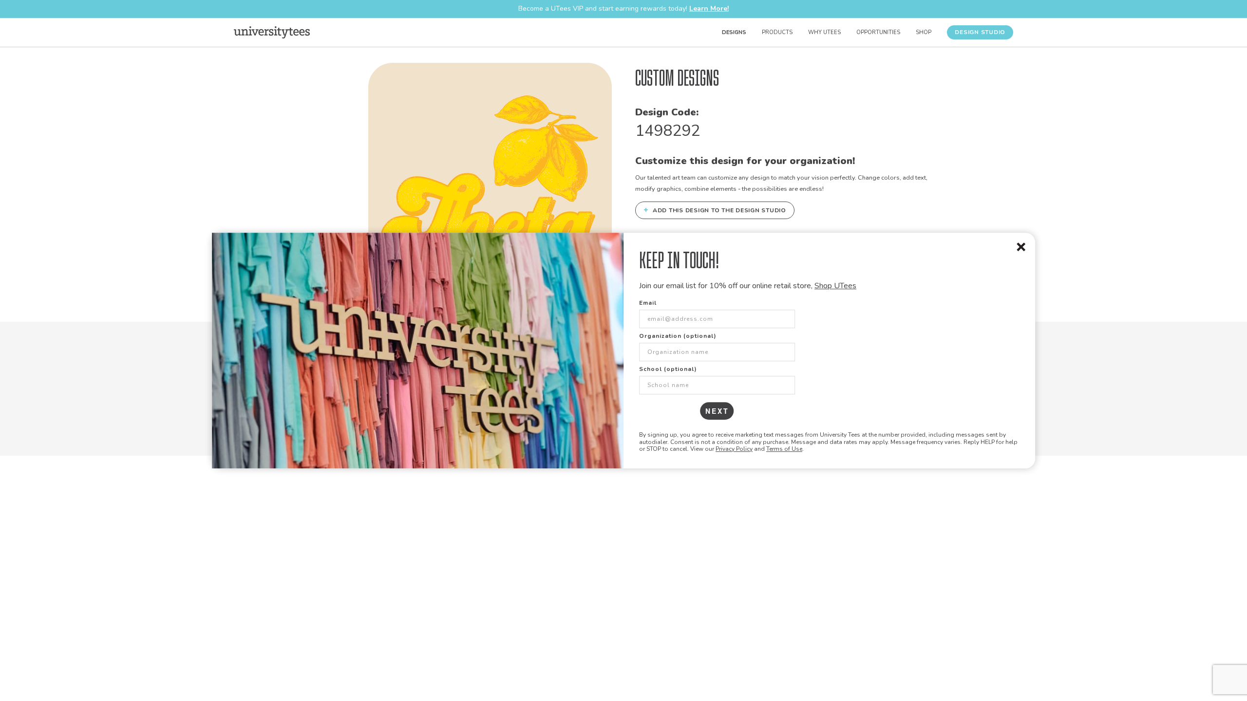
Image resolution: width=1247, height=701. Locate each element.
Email (648, 303)
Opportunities (878, 32)
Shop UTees (835, 285)
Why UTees (824, 32)
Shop (923, 32)
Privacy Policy (734, 449)
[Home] (272, 32)
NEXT (717, 411)
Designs (734, 32)
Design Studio (980, 32)
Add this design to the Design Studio (714, 209)
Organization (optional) (678, 336)
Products (777, 32)
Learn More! (709, 8)
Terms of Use (784, 449)
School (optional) (668, 369)
